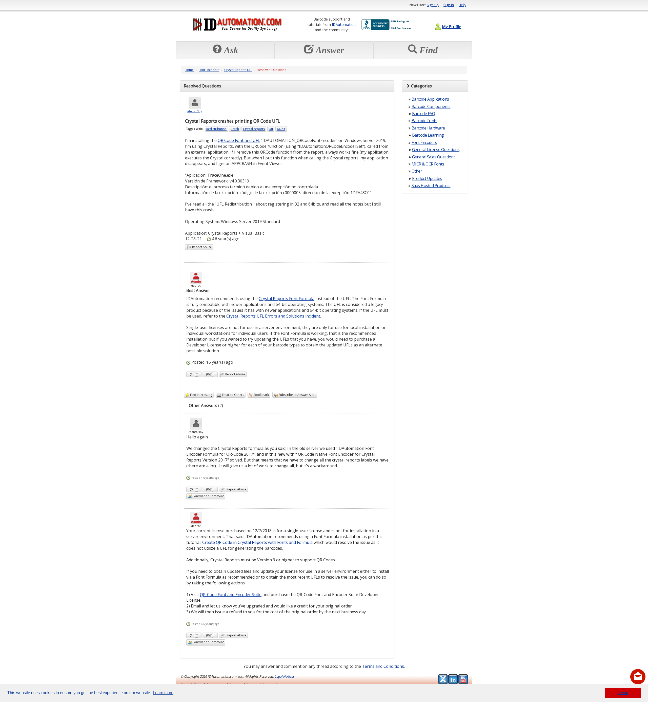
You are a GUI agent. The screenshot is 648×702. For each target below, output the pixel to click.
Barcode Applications (430, 99)
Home (189, 70)
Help (462, 5)
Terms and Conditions (383, 666)
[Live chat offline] (637, 676)
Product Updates (427, 178)
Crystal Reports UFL (238, 70)
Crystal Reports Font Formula (286, 298)
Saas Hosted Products (431, 185)
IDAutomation (344, 24)
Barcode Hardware (428, 128)
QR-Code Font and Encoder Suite (230, 594)
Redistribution (216, 129)
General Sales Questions (434, 157)
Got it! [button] (623, 693)
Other (417, 171)
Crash (235, 129)
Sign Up (433, 5)
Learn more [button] (163, 693)
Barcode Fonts (424, 120)
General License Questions (436, 149)
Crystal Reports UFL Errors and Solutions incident (273, 316)
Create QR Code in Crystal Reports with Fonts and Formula (257, 542)
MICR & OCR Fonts (428, 164)
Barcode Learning (428, 135)
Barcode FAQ (423, 113)
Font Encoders (209, 70)
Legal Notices (284, 676)
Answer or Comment (208, 496)
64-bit (281, 129)
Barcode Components (431, 106)
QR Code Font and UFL (239, 140)
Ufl (271, 129)
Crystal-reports (254, 129)
